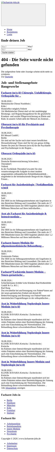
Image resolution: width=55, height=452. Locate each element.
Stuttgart (10, 413)
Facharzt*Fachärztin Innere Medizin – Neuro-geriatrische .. (23, 273)
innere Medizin (13, 429)
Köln (9, 408)
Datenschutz (12, 448)
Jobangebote (11, 388)
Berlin (9, 400)
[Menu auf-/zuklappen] (23, 15)
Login (9, 34)
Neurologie (12, 431)
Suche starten (8, 53)
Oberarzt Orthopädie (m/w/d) (18, 153)
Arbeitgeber (12, 443)
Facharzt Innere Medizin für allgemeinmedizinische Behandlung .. (22, 244)
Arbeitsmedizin (13, 424)
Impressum (11, 446)
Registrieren (12, 32)
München (11, 405)
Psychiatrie (11, 434)
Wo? (30, 49)
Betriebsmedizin (14, 426)
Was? (30, 46)
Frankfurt (11, 410)
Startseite (9, 77)
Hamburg (11, 403)
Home (9, 29)
